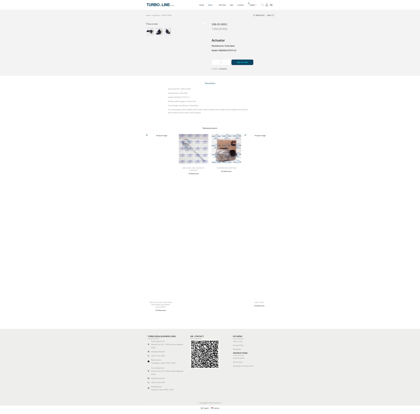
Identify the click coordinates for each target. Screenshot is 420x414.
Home (148, 15)
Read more (162, 310)
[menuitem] (252, 5)
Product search (238, 358)
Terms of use (237, 341)
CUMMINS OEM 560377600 (226, 168)
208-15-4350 (259, 302)
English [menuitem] (206, 408)
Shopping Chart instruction (243, 366)
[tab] (210, 83)
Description (210, 83)
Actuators (156, 15)
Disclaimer (237, 349)
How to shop (238, 362)
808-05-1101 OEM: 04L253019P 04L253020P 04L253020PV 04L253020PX (161, 304)
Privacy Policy (238, 345)
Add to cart (242, 62)
